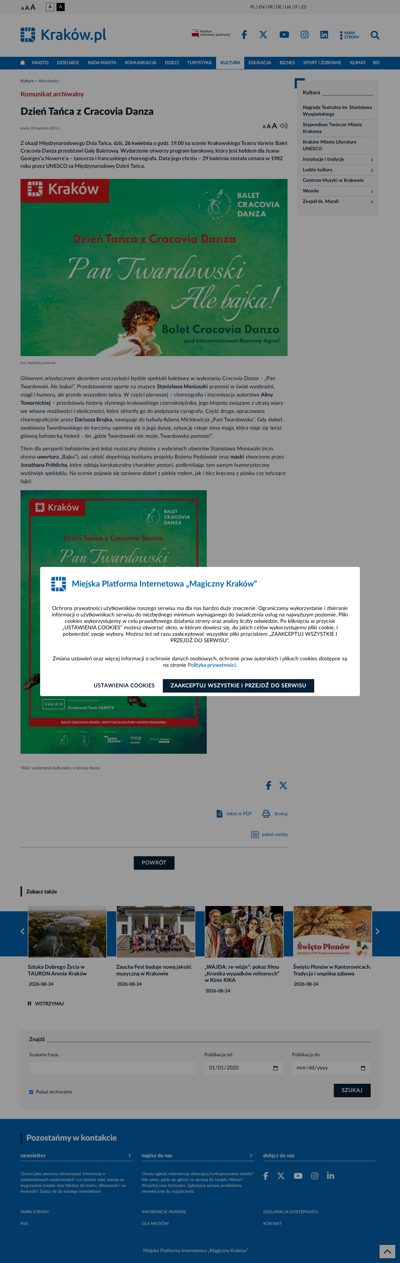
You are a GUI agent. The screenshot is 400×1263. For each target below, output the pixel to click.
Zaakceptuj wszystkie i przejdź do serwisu (238, 685)
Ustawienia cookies (124, 685)
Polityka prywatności (212, 665)
